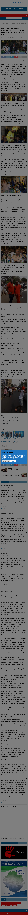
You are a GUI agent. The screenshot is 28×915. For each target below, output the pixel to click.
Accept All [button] (13, 461)
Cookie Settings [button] (6, 461)
